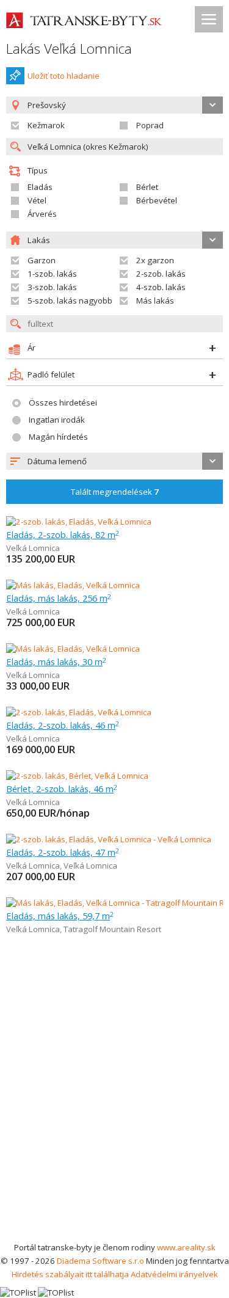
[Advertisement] (114, 1119)
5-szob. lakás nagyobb (69, 300)
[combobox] (114, 461)
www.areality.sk (186, 1247)
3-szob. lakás (52, 287)
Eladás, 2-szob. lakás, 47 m (62, 852)
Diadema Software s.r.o (100, 1260)
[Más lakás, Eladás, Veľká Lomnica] (73, 585)
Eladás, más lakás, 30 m (56, 661)
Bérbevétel (156, 200)
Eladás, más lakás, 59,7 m (60, 916)
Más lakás (155, 300)
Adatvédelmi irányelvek (174, 1274)
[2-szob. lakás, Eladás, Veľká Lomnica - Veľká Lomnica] (108, 839)
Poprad (150, 125)
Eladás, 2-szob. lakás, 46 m (62, 725)
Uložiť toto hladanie (63, 75)
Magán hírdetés (58, 436)
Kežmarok (46, 125)
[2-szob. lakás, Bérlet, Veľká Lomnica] (77, 775)
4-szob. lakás (161, 287)
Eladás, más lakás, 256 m (58, 598)
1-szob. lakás (52, 273)
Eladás (40, 186)
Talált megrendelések (115, 491)
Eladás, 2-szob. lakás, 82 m (62, 534)
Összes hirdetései (63, 402)
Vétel (36, 200)
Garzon (41, 260)
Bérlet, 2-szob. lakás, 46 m (61, 788)
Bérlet (147, 186)
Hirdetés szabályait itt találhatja (70, 1274)
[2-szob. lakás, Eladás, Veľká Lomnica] (78, 521)
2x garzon (155, 260)
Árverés (42, 213)
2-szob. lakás (161, 273)
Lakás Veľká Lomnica (69, 48)
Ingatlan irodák (57, 419)
